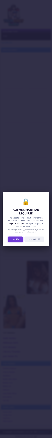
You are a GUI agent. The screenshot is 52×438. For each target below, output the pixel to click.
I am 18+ (15, 239)
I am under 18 (34, 239)
